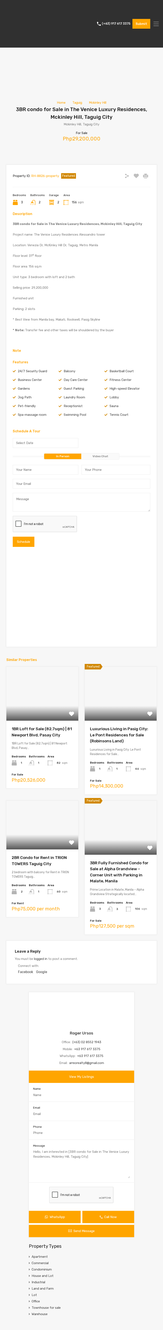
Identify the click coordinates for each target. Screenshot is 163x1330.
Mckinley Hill (97, 103)
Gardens (24, 389)
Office (36, 1301)
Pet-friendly (27, 406)
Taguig (77, 103)
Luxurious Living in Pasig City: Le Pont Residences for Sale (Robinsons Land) (119, 734)
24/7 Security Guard (32, 371)
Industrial (38, 1282)
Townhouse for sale (46, 1308)
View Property (42, 710)
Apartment (40, 1257)
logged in (40, 959)
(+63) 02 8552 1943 (86, 1042)
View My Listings (81, 1077)
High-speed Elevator (125, 389)
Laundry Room (74, 397)
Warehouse (40, 1314)
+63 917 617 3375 (87, 1049)
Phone (37, 1126)
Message (39, 1145)
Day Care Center (76, 380)
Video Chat (100, 456)
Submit (141, 24)
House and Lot (42, 1276)
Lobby (114, 397)
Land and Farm (43, 1288)
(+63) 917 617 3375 (116, 23)
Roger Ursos (81, 1033)
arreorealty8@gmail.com (86, 1063)
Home (61, 103)
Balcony (69, 371)
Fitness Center (120, 380)
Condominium (42, 1269)
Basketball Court (122, 371)
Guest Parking (74, 389)
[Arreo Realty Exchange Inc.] (20, 42)
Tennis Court (119, 415)
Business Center (30, 380)
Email (36, 1107)
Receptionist (73, 406)
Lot (34, 1295)
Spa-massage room (32, 415)
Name (37, 1088)
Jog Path (25, 397)
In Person (62, 456)
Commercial (40, 1263)
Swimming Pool (75, 415)
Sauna (114, 406)
